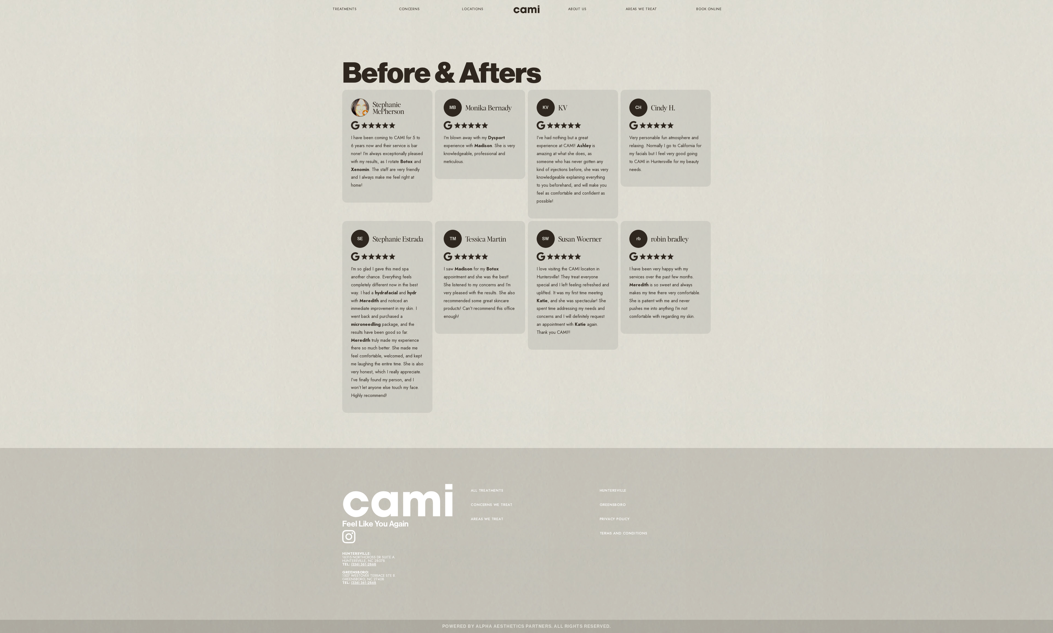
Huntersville (613, 490)
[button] (344, 9)
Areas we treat (641, 9)
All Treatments (487, 490)
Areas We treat (487, 519)
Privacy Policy (615, 519)
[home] (526, 9)
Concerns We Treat (492, 504)
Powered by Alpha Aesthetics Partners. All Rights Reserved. (526, 626)
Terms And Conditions (623, 533)
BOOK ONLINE (709, 9)
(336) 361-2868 (363, 564)
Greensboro (613, 504)
